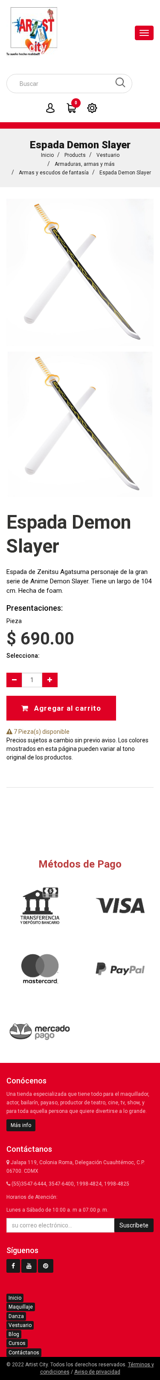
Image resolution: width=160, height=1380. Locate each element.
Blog (14, 1334)
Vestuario (107, 155)
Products (75, 155)
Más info (21, 1125)
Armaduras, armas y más (85, 164)
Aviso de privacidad (97, 1372)
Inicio (47, 155)
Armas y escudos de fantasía (54, 173)
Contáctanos (24, 1353)
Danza (16, 1316)
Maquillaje (21, 1307)
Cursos (17, 1343)
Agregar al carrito (66, 708)
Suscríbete (133, 1225)
